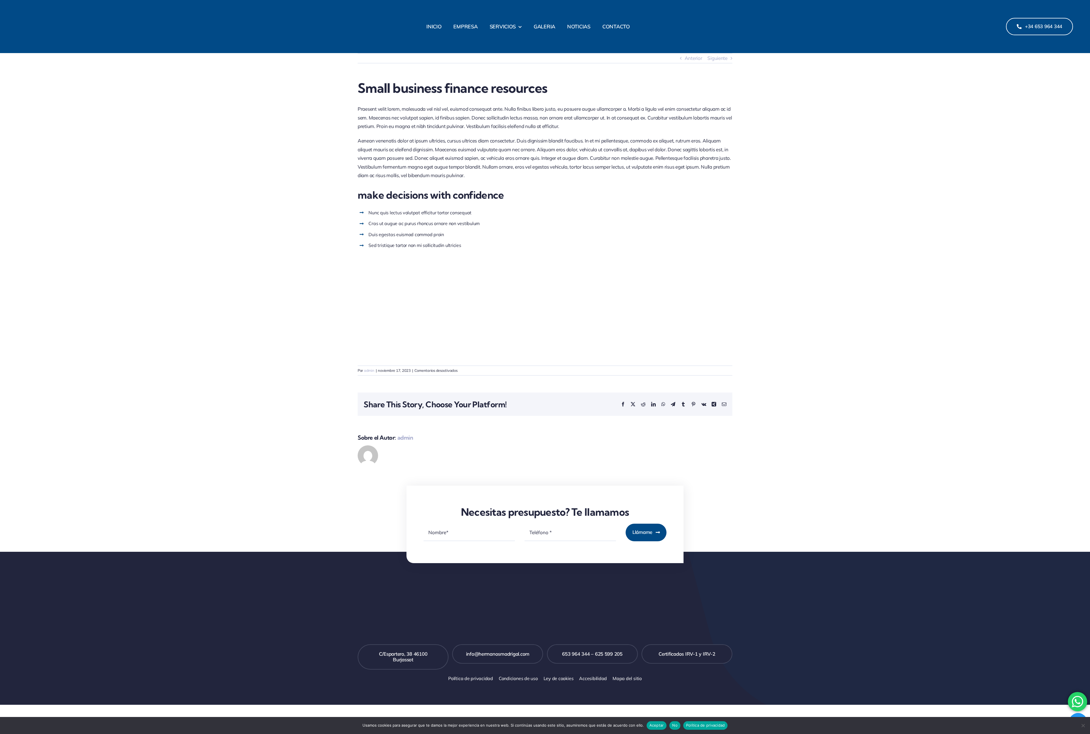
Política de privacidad (705, 725)
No (675, 725)
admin (369, 370)
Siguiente (717, 58)
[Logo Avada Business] (109, 8)
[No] (1083, 725)
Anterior (693, 58)
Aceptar (656, 725)
